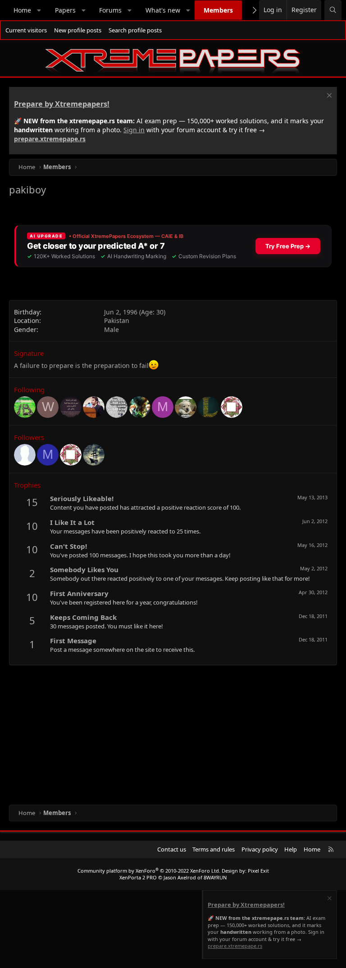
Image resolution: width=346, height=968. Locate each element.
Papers (65, 10)
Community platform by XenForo (148, 870)
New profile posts (77, 30)
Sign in (134, 129)
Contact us (171, 849)
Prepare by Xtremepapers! (61, 104)
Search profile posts (135, 30)
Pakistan (116, 320)
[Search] (332, 10)
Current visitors (26, 30)
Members (218, 10)
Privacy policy (259, 849)
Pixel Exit (258, 870)
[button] (39, 10)
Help (290, 849)
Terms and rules (213, 849)
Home (22, 10)
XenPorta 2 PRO (138, 877)
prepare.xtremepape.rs (50, 138)
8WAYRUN (215, 877)
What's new (163, 10)
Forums (110, 10)
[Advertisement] (173, 733)
